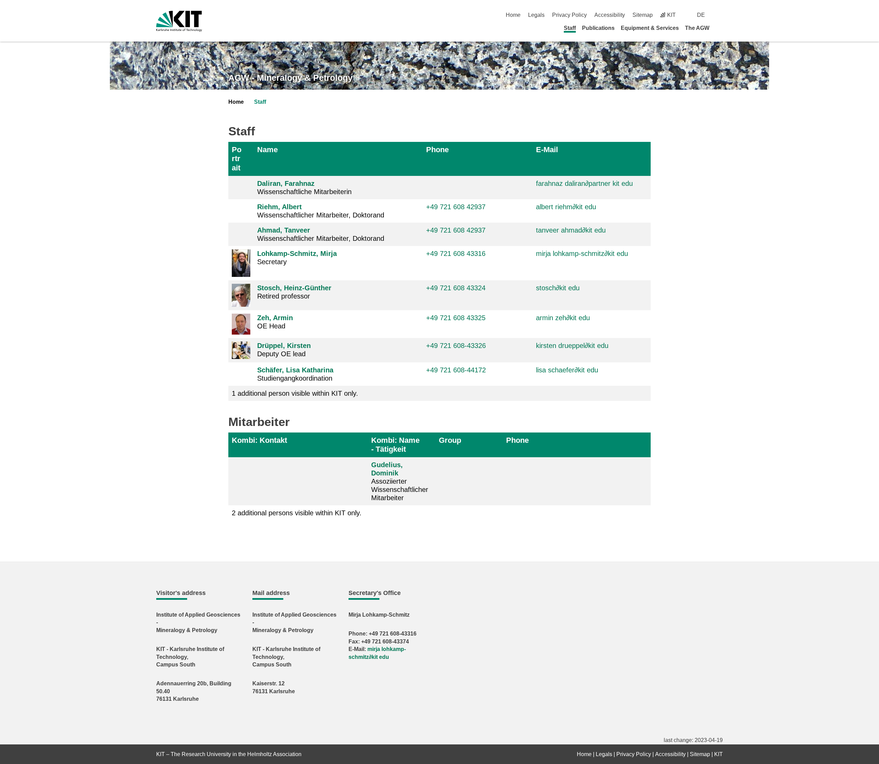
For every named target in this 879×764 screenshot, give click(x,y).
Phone (437, 149)
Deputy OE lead (284, 350)
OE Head (275, 322)
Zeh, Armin (275, 318)
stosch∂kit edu (558, 288)
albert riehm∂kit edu (566, 207)
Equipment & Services (650, 28)
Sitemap (642, 15)
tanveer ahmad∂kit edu (571, 230)
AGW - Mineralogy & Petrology (290, 77)
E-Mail (547, 149)
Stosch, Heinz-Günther (294, 288)
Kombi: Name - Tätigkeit (395, 444)
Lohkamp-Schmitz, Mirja (297, 253)
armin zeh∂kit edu (563, 318)
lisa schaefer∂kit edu (567, 370)
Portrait (236, 158)
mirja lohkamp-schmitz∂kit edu (582, 253)
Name (267, 149)
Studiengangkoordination (295, 374)
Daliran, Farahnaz (286, 183)
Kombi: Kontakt (259, 440)
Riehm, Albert (279, 207)
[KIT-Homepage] (179, 21)
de (701, 15)
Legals (536, 15)
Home (513, 15)
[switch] (720, 15)
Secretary (297, 258)
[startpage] (720, 27)
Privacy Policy (569, 15)
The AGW (697, 28)
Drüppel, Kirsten (284, 345)
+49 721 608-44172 (456, 370)
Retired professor (294, 292)
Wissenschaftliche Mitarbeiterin (304, 187)
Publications (598, 28)
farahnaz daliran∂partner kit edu (584, 183)
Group (450, 440)
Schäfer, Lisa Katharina (295, 370)
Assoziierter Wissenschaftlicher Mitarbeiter (399, 481)
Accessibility (609, 15)
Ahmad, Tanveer (283, 230)
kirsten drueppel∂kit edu (572, 345)
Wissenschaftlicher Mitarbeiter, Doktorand (320, 211)
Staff (570, 28)
